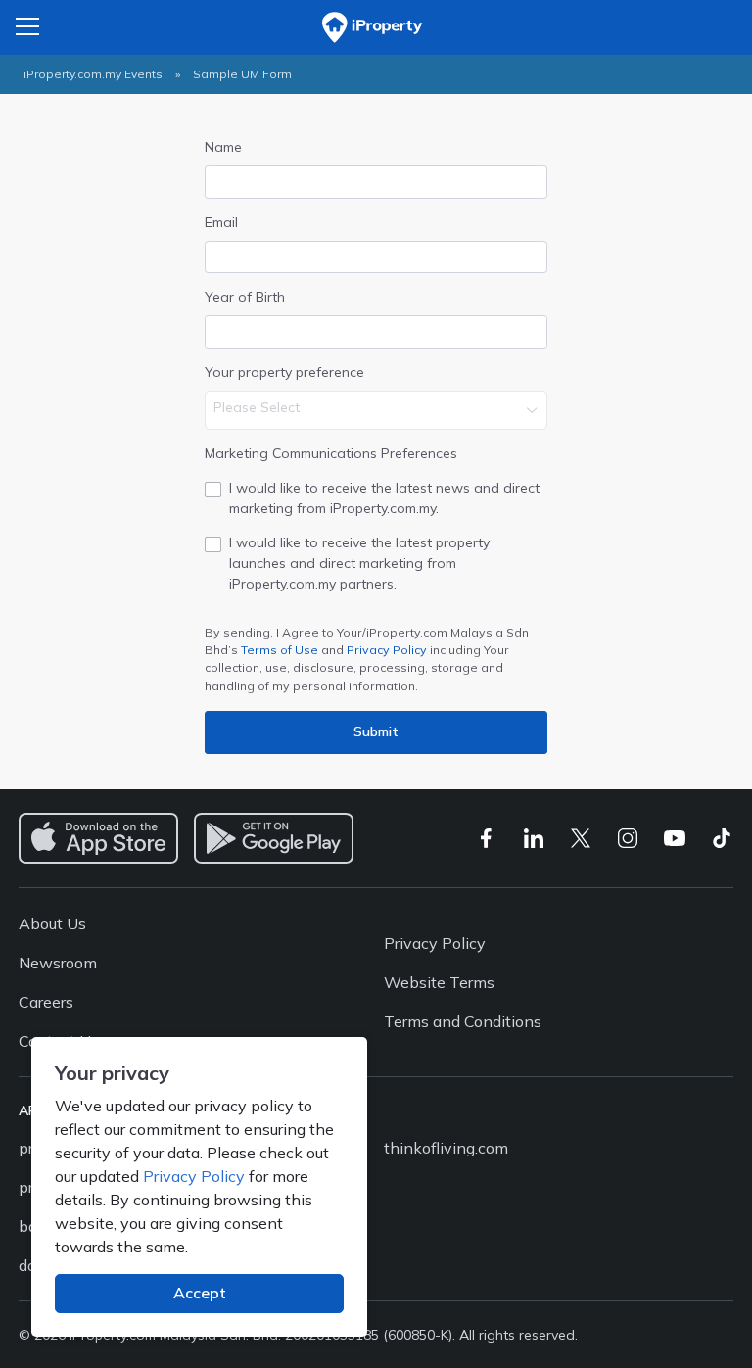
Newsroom (58, 962)
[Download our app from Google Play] (273, 838)
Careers (46, 1002)
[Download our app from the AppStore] (98, 838)
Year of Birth (245, 297)
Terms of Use (279, 649)
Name (223, 147)
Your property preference (284, 372)
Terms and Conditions (462, 1021)
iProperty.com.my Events (93, 74)
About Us (52, 923)
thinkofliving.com (446, 1147)
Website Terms (439, 982)
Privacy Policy (387, 649)
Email (221, 222)
